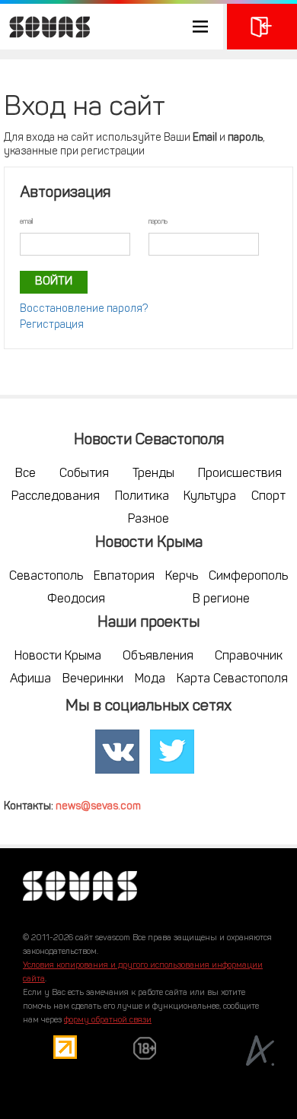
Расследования (55, 497)
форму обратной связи (108, 1020)
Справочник (249, 656)
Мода (150, 679)
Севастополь (46, 577)
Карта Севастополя (232, 679)
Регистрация (52, 325)
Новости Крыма (57, 656)
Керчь (181, 577)
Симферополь (248, 577)
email (26, 221)
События (84, 474)
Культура (210, 497)
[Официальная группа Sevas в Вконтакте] (117, 751)
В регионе (221, 599)
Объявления (158, 656)
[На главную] (45, 26)
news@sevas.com (98, 806)
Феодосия (76, 599)
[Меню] (111, 26)
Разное (148, 519)
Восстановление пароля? (84, 309)
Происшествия (240, 474)
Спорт (268, 497)
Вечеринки (92, 679)
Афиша (30, 679)
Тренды (153, 474)
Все (25, 474)
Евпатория (124, 577)
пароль (158, 221)
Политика (142, 497)
